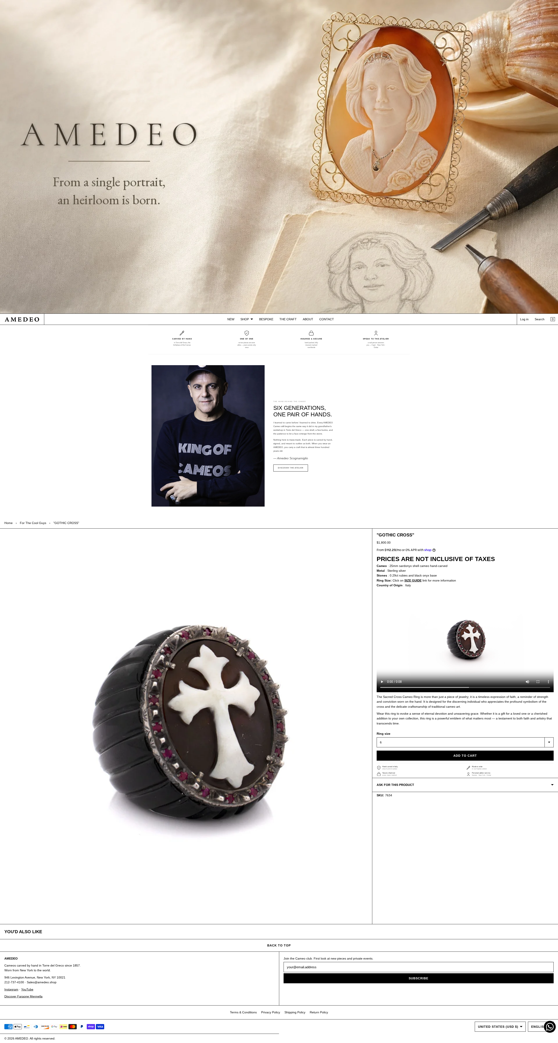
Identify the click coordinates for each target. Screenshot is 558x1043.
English (538, 1026)
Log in (524, 319)
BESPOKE (266, 319)
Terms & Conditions (243, 1012)
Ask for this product (395, 785)
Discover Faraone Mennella (23, 996)
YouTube (27, 989)
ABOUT (308, 319)
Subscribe (418, 978)
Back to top (279, 945)
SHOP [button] (244, 319)
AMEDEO (21, 1038)
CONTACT (326, 319)
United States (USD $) (498, 1026)
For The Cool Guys (33, 523)
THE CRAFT (288, 319)
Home (8, 523)
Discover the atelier (290, 468)
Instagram (11, 989)
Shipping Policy (294, 1012)
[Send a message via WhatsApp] (550, 1027)
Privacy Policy (270, 1012)
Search (539, 319)
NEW (230, 319)
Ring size (383, 733)
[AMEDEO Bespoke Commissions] (279, 157)
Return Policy (319, 1012)
